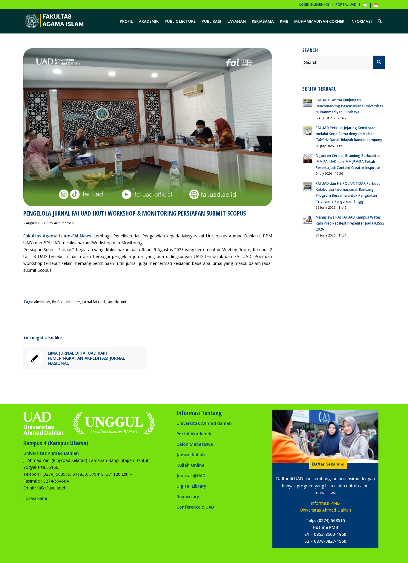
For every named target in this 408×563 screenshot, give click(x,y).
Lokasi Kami (35, 498)
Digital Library (191, 486)
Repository (188, 496)
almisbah (42, 301)
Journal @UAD (191, 475)
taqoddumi (116, 301)
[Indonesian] (376, 6)
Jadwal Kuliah (191, 454)
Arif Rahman (64, 223)
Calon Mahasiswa (195, 444)
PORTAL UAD (345, 4)
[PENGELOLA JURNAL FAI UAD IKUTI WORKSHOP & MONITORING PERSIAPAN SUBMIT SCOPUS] (147, 127)
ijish (68, 301)
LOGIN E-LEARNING (314, 4)
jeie (76, 301)
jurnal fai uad (93, 301)
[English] (365, 6)
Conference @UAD (195, 507)
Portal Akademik (194, 434)
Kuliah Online (190, 465)
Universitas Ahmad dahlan (204, 423)
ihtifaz (57, 301)
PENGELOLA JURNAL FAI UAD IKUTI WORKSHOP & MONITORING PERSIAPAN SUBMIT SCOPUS (134, 213)
